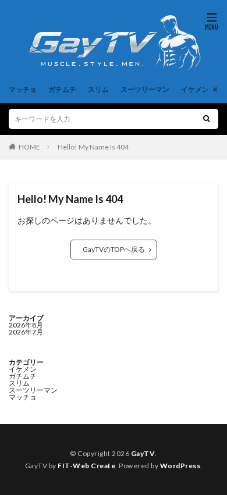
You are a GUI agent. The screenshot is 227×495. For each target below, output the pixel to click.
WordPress (180, 465)
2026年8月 (26, 324)
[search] (206, 119)
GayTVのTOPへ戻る (114, 249)
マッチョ (23, 89)
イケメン (195, 89)
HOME (29, 147)
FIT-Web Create (86, 465)
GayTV (143, 453)
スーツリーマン (144, 89)
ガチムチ (62, 89)
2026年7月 (26, 331)
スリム (98, 89)
